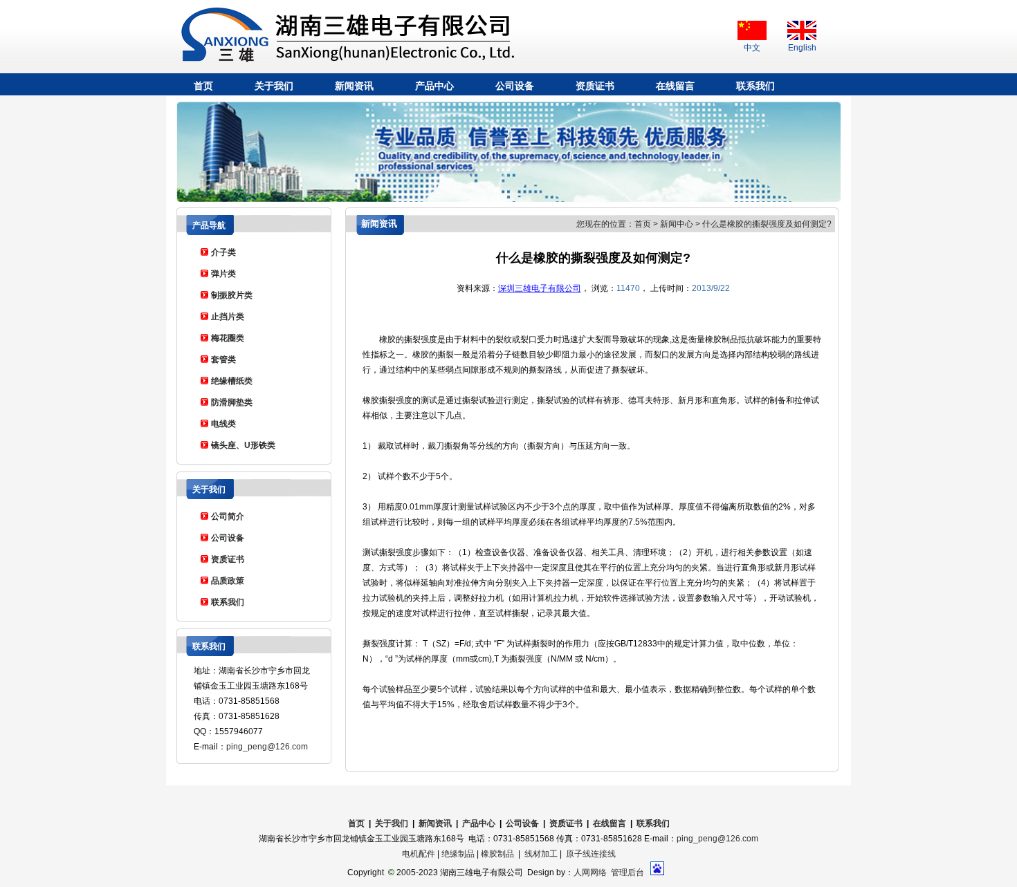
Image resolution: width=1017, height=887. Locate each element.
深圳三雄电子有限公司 (539, 288)
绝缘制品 (458, 854)
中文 (752, 48)
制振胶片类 (232, 295)
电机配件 (418, 854)
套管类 (223, 359)
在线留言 (675, 85)
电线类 (223, 424)
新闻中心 (676, 224)
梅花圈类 (227, 338)
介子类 (223, 252)
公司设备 (514, 85)
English (802, 48)
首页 (203, 85)
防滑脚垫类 (232, 402)
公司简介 (227, 516)
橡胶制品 (497, 854)
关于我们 (274, 85)
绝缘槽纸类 (232, 381)
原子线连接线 (591, 854)
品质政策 (227, 581)
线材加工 (541, 854)
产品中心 (434, 85)
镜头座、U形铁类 (243, 445)
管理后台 (627, 872)
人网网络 (590, 872)
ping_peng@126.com (267, 746)
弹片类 (223, 274)
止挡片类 (227, 316)
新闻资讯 (354, 85)
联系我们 (755, 85)
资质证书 (595, 85)
